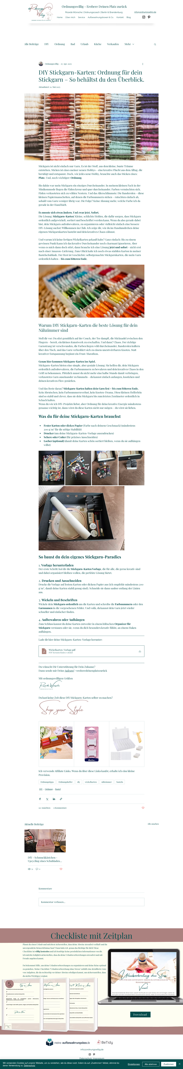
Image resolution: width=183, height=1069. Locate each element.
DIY (46, 44)
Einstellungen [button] (134, 1064)
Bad (73, 44)
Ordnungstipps (47, 782)
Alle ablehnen (151, 1064)
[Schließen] (179, 1064)
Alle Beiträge (31, 44)
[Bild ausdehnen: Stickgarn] (78, 468)
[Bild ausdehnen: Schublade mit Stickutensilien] (51, 468)
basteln (120, 782)
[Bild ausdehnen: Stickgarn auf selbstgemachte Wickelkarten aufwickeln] (105, 468)
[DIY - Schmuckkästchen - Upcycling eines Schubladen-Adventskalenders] (45, 840)
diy (78, 782)
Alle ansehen (153, 823)
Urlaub (84, 44)
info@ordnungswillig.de (92, 1049)
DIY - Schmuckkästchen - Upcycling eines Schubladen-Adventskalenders (44, 859)
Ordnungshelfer (65, 782)
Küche (97, 44)
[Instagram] (144, 17)
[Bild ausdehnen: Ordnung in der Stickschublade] (81, 518)
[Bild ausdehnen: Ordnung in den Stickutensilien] (131, 468)
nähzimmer (107, 782)
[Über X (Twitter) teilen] (47, 799)
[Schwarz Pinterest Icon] (149, 17)
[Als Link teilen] (61, 799)
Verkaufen (113, 44)
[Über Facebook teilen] (40, 799)
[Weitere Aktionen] (142, 63)
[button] (155, 44)
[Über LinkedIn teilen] (54, 799)
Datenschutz (29, 1065)
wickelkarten (91, 782)
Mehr (128, 44)
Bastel (58, 789)
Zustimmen (169, 1064)
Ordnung (59, 44)
